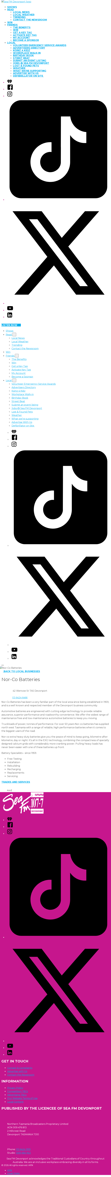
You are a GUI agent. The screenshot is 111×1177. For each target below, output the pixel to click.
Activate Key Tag (25, 35)
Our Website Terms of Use (22, 1098)
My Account (21, 37)
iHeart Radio (13, 1173)
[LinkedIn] (9, 317)
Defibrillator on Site (28, 76)
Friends (12, 24)
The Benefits (21, 27)
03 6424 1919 (23, 1149)
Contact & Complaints (19, 1067)
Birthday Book (23, 55)
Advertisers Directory (29, 48)
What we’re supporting (29, 70)
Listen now (9, 325)
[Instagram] (9, 96)
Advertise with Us (17, 1071)
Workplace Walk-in (27, 53)
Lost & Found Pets (26, 65)
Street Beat (21, 58)
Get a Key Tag (22, 32)
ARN (9, 1170)
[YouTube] (10, 310)
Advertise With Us (26, 73)
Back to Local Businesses (22, 671)
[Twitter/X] (58, 303)
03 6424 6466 (19, 697)
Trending (19, 17)
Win (9, 22)
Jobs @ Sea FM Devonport (31, 63)
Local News (21, 12)
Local (11, 42)
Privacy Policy (15, 1088)
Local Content (15, 1101)
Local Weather (23, 14)
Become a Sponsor (26, 40)
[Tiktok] (58, 199)
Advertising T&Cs (16, 1094)
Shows (12, 7)
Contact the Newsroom (30, 19)
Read (10, 9)
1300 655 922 (23, 1152)
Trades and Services (15, 782)
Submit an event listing (29, 60)
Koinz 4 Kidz (21, 50)
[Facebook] (10, 89)
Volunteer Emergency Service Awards (39, 45)
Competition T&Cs (17, 1091)
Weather (19, 68)
